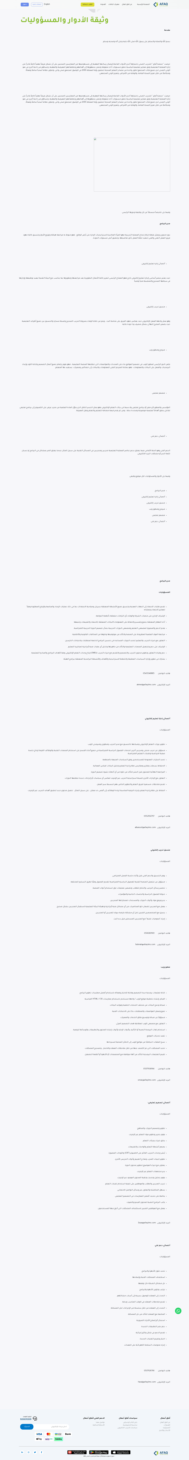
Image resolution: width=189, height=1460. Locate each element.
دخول (25, 4)
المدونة (103, 4)
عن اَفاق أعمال (165, 1422)
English (47, 4)
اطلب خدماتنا (87, 4)
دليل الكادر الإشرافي (130, 1422)
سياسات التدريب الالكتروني (127, 1428)
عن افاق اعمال (127, 4)
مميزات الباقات (113, 4)
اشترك (27, 1427)
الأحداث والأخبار (164, 1431)
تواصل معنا (100, 1422)
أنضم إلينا (166, 1428)
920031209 (25, 1419)
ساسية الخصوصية (130, 1425)
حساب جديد (37, 4)
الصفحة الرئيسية (143, 4)
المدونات (167, 1425)
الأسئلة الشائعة (99, 1425)
